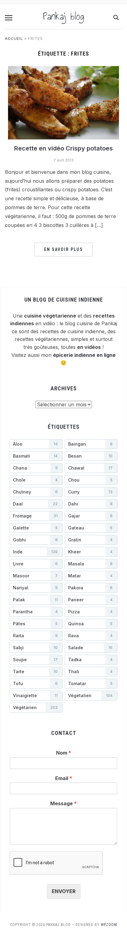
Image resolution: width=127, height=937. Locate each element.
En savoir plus (63, 249)
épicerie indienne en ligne (84, 355)
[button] (8, 17)
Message (63, 803)
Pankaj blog (63, 16)
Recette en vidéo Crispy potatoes (63, 148)
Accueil (14, 38)
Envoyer (64, 891)
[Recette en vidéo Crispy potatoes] (63, 102)
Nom (63, 753)
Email (63, 778)
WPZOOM (109, 925)
